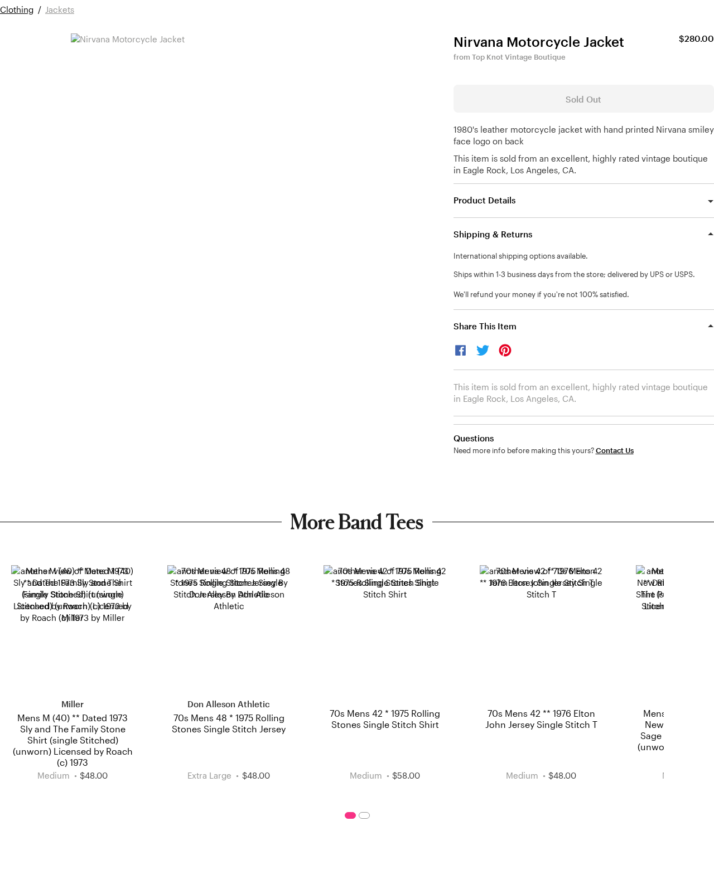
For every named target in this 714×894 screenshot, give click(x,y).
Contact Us (615, 450)
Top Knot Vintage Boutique (519, 56)
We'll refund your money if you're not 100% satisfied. (541, 294)
